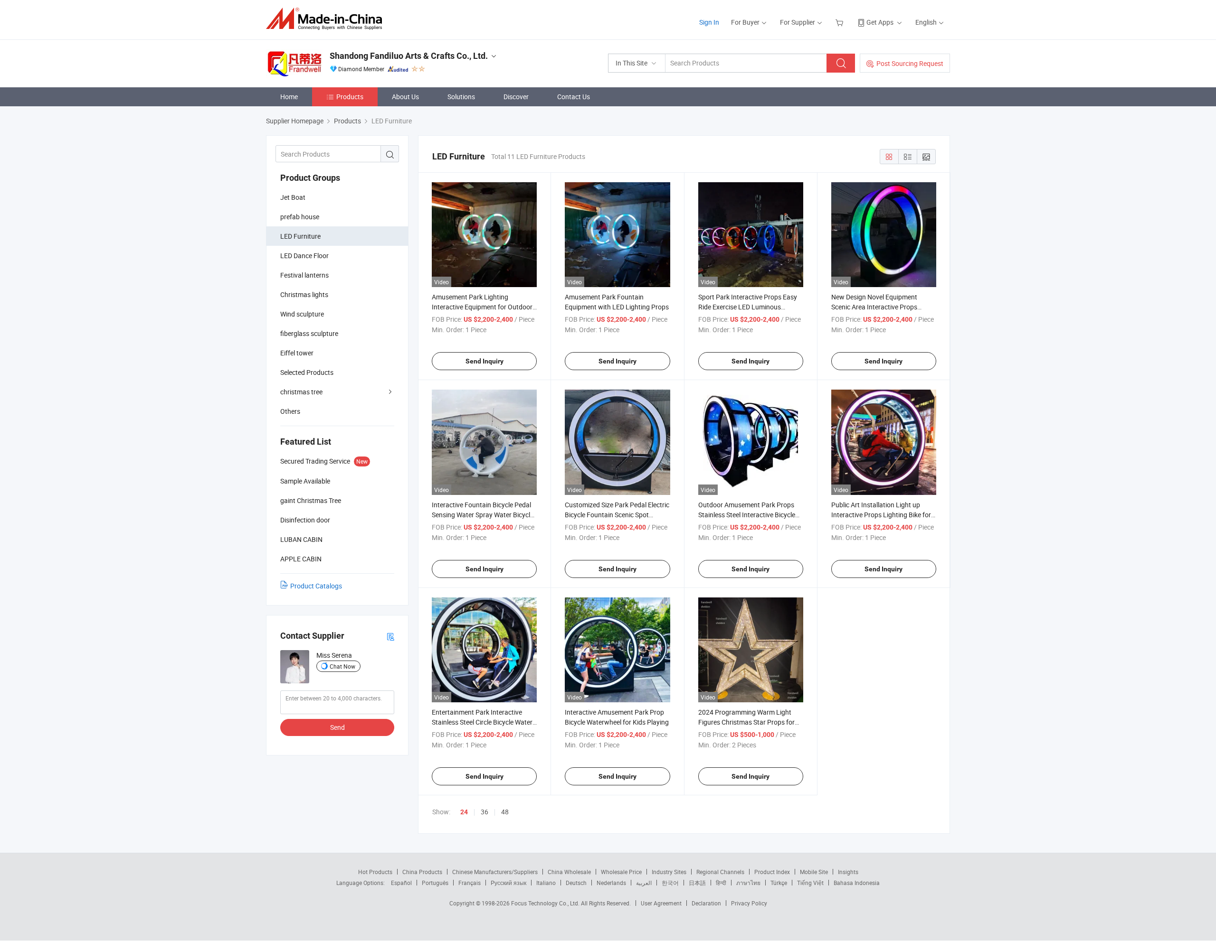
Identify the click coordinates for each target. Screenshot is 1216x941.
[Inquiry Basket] (841, 22)
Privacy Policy (749, 903)
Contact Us (573, 96)
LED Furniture (300, 236)
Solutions (461, 96)
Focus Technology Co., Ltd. (546, 903)
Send (337, 727)
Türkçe (778, 882)
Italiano (546, 882)
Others (290, 411)
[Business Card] (390, 636)
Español (401, 882)
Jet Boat (292, 197)
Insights (848, 872)
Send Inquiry (485, 361)
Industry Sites (669, 872)
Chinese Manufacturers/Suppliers (495, 872)
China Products (422, 872)
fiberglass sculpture (309, 333)
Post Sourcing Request (909, 63)
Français (469, 882)
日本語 (697, 882)
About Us (405, 96)
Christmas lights (304, 294)
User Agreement (661, 903)
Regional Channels (720, 872)
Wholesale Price (621, 872)
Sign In (709, 22)
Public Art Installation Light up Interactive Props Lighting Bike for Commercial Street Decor (881, 514)
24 (464, 812)
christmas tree (301, 391)
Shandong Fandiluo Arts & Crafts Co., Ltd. (409, 56)
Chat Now (342, 666)
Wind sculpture (302, 313)
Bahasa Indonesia (857, 882)
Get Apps (880, 22)
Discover (516, 96)
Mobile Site (814, 872)
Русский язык (508, 882)
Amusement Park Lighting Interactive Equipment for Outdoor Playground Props (482, 306)
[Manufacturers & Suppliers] (327, 19)
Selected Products (306, 372)
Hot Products (375, 872)
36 (484, 811)
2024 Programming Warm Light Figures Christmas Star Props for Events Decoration (746, 722)
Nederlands (611, 882)
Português (435, 882)
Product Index (772, 872)
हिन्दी (721, 882)
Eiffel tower (297, 352)
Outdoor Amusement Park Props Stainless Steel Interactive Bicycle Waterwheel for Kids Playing (746, 514)
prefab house (299, 216)
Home (289, 96)
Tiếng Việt (810, 882)
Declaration (706, 903)
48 (505, 811)
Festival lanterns (304, 275)
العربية (644, 882)
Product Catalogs (316, 585)
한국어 (670, 882)
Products (349, 96)
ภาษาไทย (748, 882)
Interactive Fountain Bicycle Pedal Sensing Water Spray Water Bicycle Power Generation (482, 514)
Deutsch (576, 882)
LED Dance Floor (304, 255)
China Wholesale (569, 872)
